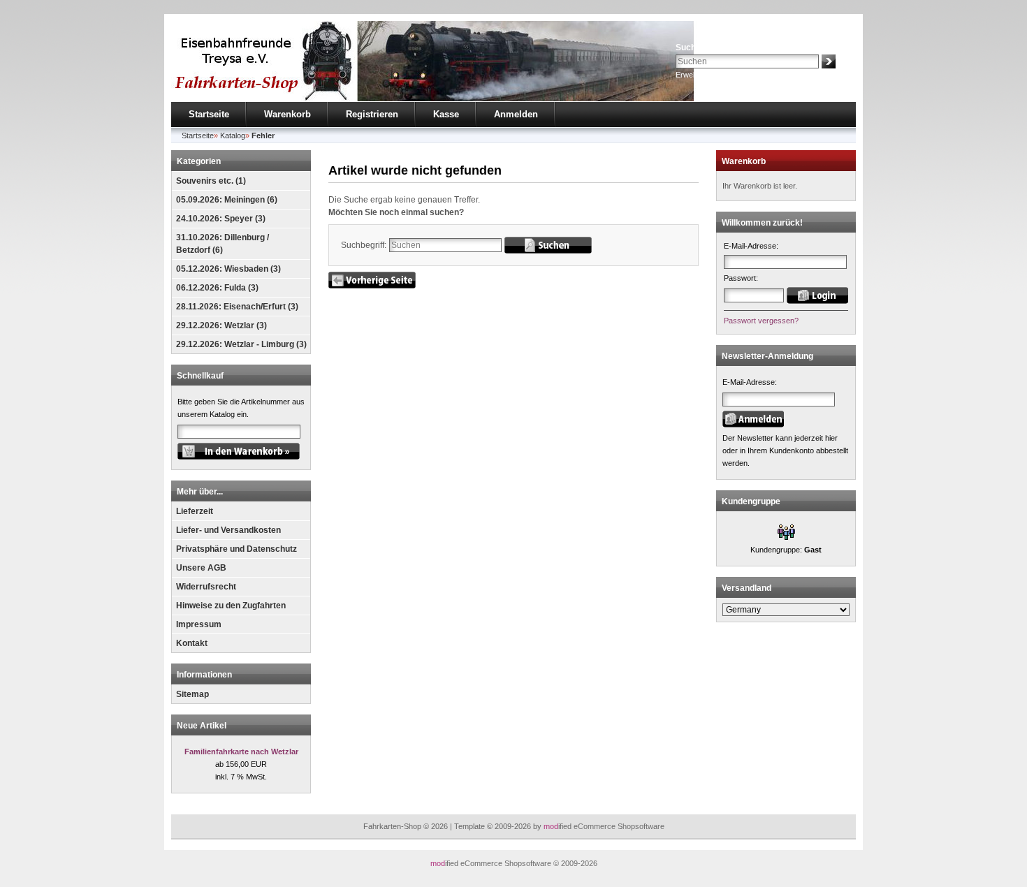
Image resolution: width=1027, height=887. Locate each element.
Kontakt (191, 643)
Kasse (446, 114)
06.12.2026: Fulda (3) (217, 288)
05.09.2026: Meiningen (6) (226, 200)
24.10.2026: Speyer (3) (220, 218)
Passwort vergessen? (761, 320)
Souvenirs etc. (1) (211, 181)
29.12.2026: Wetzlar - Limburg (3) (241, 344)
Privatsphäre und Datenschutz (236, 549)
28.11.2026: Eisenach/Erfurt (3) (237, 306)
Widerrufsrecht (206, 587)
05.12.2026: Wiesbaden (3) (228, 269)
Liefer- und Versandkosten (228, 530)
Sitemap (192, 694)
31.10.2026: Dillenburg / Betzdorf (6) (222, 244)
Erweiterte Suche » (708, 75)
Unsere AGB (201, 568)
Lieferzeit (194, 511)
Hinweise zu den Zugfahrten (231, 605)
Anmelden (516, 114)
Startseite (209, 114)
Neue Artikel (201, 726)
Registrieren (372, 114)
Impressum (198, 624)
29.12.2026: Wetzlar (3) (221, 325)
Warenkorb (287, 114)
